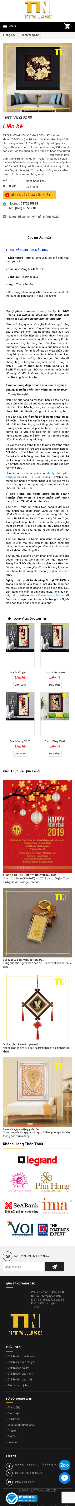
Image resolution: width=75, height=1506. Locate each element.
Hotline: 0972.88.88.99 (28, 1472)
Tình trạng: (10, 186)
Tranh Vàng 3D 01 (20, 672)
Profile (12, 1430)
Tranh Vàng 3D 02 (55, 672)
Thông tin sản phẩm (37, 238)
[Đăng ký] (54, 1267)
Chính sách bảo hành (20, 1373)
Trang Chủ (14, 1407)
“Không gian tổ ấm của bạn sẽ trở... (22, 1044)
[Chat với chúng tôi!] (64, 1478)
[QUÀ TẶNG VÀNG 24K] (37, 9)
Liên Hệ (12, 1442)
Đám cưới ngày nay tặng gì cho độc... (22, 1129)
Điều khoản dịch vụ (19, 1385)
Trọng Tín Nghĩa (18, 394)
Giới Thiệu (14, 1413)
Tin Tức (12, 1436)
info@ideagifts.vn (24, 1482)
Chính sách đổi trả (18, 1367)
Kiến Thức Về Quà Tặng (21, 771)
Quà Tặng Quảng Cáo (21, 1424)
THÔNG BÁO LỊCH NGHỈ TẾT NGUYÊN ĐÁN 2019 (29, 875)
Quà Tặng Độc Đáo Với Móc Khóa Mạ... (24, 960)
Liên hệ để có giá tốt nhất (30, 195)
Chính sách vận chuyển (21, 1362)
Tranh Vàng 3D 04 (55, 741)
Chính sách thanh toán (21, 1356)
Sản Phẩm (14, 1419)
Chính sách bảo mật (20, 1379)
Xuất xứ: (8, 180)
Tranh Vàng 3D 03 (20, 741)
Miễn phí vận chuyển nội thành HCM (34, 216)
